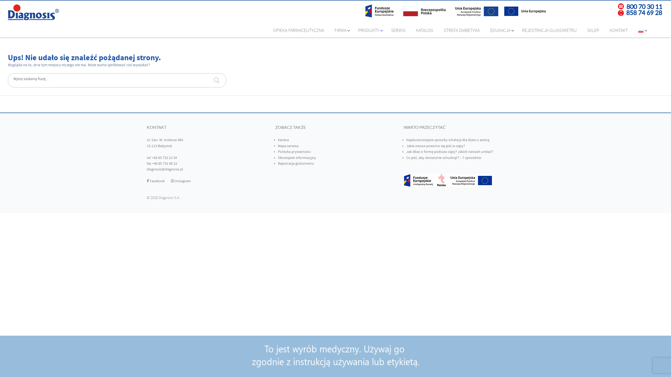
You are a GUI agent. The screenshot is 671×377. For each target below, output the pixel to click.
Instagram (182, 181)
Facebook (157, 181)
